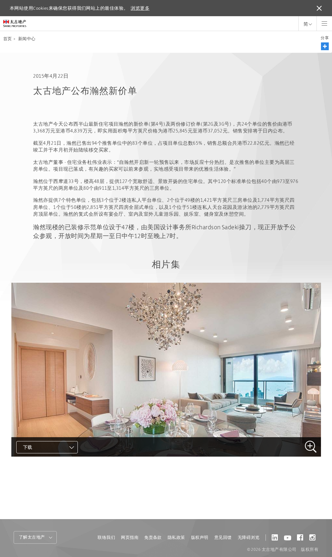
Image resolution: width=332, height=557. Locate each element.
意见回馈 (223, 537)
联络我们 (106, 537)
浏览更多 (140, 8)
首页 (7, 38)
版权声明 (199, 537)
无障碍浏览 (248, 537)
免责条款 (153, 537)
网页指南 (129, 537)
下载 (27, 447)
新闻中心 (27, 38)
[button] (325, 46)
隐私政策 (176, 537)
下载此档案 (36, 464)
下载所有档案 (39, 476)
